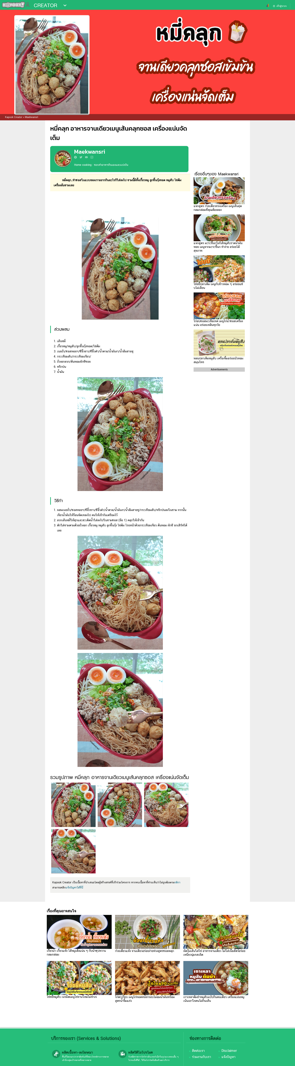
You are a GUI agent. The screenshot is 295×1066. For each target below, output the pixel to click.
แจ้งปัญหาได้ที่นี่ (74, 887)
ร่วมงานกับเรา (201, 1057)
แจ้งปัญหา (228, 1057)
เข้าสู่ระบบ (281, 6)
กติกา (177, 882)
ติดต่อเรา (198, 1051)
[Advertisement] (120, 204)
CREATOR (45, 5)
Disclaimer (229, 1051)
